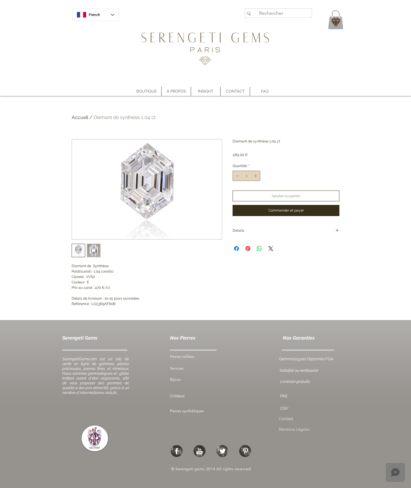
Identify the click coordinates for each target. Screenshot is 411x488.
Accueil (80, 117)
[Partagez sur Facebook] (236, 248)
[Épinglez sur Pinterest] (248, 248)
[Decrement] (236, 176)
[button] (176, 91)
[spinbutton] (246, 176)
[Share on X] (270, 248)
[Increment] (256, 176)
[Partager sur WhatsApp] (259, 248)
